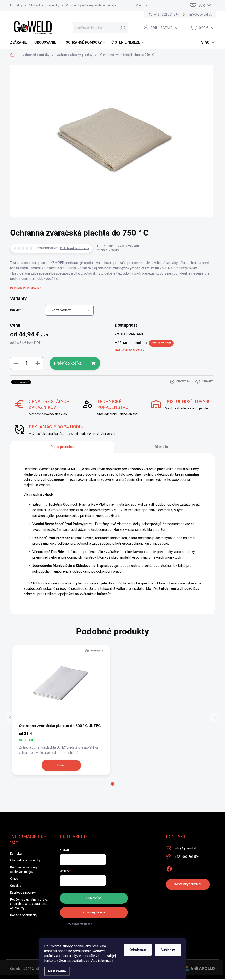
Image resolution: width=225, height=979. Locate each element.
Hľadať (122, 27)
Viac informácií (102, 961)
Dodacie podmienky (23, 915)
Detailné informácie (24, 287)
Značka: (108, 250)
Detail (61, 765)
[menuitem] (20, 42)
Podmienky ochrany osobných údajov (91, 5)
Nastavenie (57, 971)
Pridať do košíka (68, 363)
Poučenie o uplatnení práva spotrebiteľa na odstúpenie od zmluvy (29, 904)
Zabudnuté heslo (80, 924)
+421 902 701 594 (187, 857)
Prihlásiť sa (94, 898)
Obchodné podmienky (44, 5)
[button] (112, 784)
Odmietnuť (137, 950)
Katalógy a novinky (23, 892)
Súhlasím (168, 950)
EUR (201, 5)
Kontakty (16, 5)
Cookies (15, 885)
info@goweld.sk (186, 848)
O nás (14, 878)
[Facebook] (169, 868)
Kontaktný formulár (187, 884)
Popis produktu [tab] (62, 447)
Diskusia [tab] (161, 447)
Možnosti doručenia (129, 350)
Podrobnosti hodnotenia (74, 248)
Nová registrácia (94, 912)
